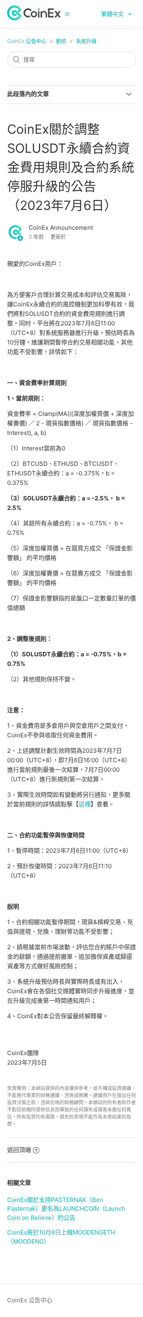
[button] (67, 13)
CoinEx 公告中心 (26, 41)
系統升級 (86, 41)
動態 (61, 41)
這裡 (85, 804)
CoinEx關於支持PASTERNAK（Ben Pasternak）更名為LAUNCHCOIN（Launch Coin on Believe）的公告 (66, 1208)
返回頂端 (19, 1150)
